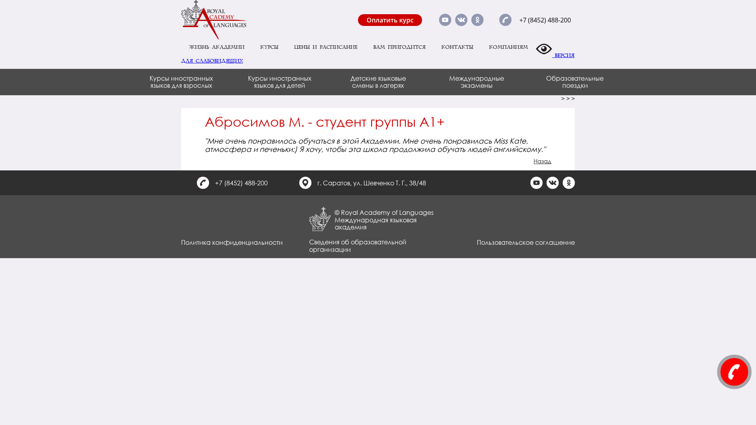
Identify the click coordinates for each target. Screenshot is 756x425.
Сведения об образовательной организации (357, 245)
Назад (542, 161)
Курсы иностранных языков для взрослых (181, 81)
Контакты (457, 47)
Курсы (269, 47)
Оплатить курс (390, 20)
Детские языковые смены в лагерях (378, 81)
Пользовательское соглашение (526, 242)
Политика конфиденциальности (232, 242)
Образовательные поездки (575, 81)
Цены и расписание (326, 47)
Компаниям (508, 47)
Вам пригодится (399, 47)
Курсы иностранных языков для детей (279, 81)
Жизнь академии (217, 47)
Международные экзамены (476, 81)
